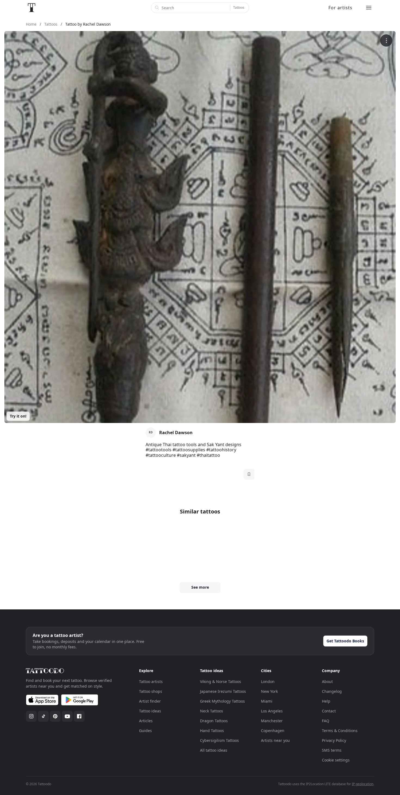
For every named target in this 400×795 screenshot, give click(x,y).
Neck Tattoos (211, 711)
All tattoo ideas (213, 750)
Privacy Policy (334, 740)
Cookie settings (336, 760)
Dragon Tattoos (214, 720)
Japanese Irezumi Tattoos (223, 691)
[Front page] (31, 7)
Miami (266, 701)
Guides (145, 730)
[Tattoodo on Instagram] (31, 716)
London (268, 681)
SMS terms (331, 750)
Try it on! (18, 416)
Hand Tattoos (212, 730)
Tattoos (238, 7)
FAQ (325, 720)
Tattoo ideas (150, 711)
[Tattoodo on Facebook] (79, 716)
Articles (146, 720)
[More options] (386, 40)
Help (326, 701)
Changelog (332, 691)
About (327, 681)
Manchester (272, 720)
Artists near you (275, 740)
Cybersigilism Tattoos (219, 740)
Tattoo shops (150, 691)
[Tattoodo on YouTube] (67, 716)
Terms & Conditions (340, 730)
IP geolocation (362, 784)
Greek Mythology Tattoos (222, 701)
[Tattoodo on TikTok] (43, 716)
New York (269, 691)
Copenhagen (272, 730)
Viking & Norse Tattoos (220, 681)
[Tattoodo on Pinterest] (55, 716)
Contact (329, 711)
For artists (340, 8)
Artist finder (150, 701)
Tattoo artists (151, 681)
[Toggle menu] (368, 7)
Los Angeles (272, 711)
